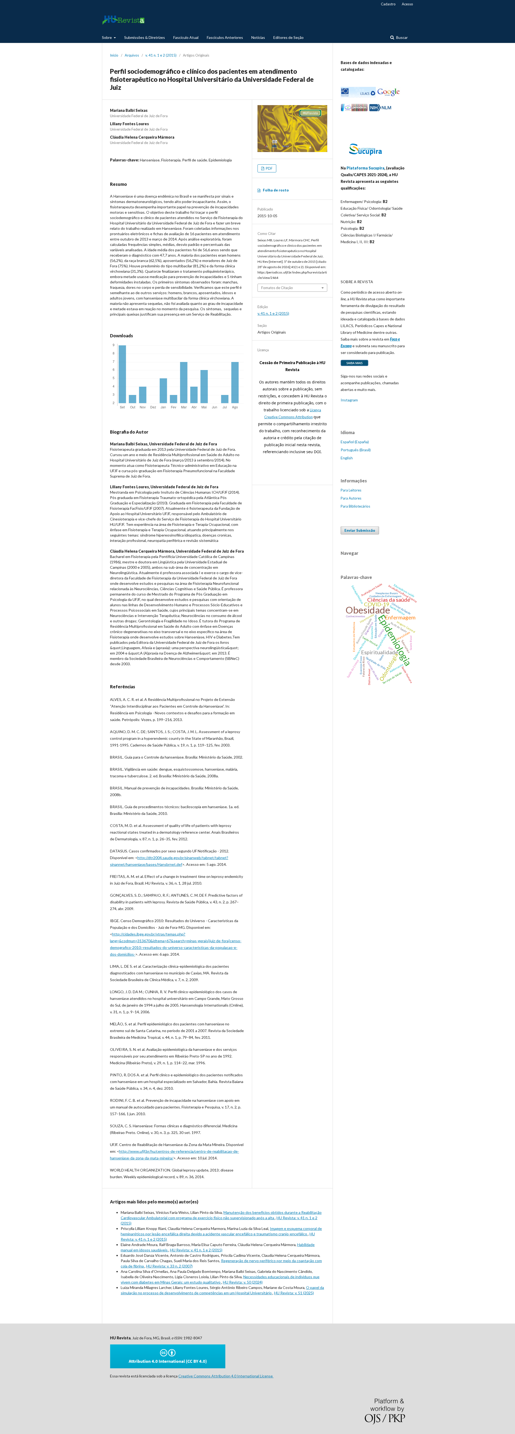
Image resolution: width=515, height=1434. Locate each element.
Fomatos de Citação (277, 288)
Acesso (407, 4)
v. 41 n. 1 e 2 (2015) (160, 55)
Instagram (349, 400)
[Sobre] (354, 365)
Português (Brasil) (356, 450)
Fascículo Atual (185, 37)
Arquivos (132, 55)
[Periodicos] (354, 110)
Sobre (107, 37)
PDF (269, 168)
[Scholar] (388, 96)
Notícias (258, 37)
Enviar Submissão (359, 530)
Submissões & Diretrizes (144, 37)
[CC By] (167, 1367)
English (347, 458)
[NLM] (380, 110)
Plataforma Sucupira (365, 168)
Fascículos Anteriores (225, 37)
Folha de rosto (276, 190)
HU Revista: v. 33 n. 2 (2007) (169, 1266)
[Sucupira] (365, 157)
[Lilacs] (358, 96)
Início (114, 55)
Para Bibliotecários (355, 506)
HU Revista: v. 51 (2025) (294, 1293)
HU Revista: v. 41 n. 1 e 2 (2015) (196, 1250)
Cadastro (388, 4)
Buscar (401, 37)
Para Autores (351, 498)
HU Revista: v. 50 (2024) (243, 1282)
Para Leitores (351, 490)
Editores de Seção (288, 37)
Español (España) (355, 441)
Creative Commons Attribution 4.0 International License (226, 1376)
